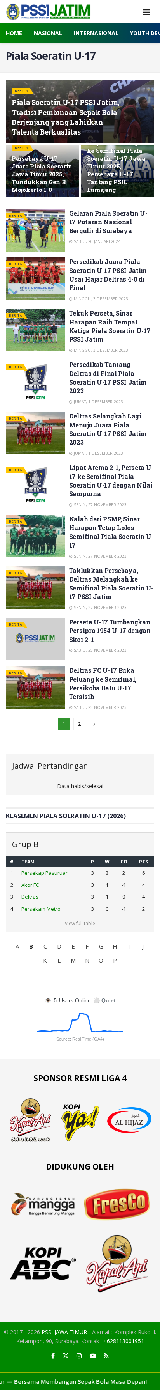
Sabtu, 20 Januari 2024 (96, 241)
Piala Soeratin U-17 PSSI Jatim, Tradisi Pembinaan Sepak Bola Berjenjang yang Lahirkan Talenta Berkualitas (65, 117)
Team (28, 861)
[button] (17, 946)
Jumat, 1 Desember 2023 (98, 401)
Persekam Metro (41, 908)
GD (123, 861)
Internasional (96, 33)
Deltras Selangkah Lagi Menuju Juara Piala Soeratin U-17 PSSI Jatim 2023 (108, 429)
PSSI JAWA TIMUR (64, 1332)
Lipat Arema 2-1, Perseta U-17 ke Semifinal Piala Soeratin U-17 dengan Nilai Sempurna (111, 480)
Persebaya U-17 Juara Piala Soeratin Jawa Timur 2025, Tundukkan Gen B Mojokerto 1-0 (42, 173)
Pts (143, 861)
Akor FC (30, 884)
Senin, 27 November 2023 (100, 504)
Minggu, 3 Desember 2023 (100, 298)
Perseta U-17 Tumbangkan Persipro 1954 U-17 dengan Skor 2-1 (110, 631)
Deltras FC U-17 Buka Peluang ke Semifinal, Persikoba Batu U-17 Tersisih (102, 683)
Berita (21, 90)
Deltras (29, 896)
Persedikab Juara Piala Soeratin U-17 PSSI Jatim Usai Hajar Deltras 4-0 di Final (108, 274)
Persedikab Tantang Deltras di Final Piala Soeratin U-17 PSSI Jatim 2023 (108, 377)
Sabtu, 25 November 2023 (100, 650)
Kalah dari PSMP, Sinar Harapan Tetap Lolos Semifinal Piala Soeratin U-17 (111, 532)
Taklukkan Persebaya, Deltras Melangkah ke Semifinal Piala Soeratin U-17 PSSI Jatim (111, 583)
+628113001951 (123, 1341)
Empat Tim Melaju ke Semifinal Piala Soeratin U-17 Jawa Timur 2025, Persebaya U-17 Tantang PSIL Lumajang (116, 166)
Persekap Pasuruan (45, 872)
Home (14, 33)
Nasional (48, 33)
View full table (80, 923)
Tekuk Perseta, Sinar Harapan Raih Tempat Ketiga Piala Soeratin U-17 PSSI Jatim (110, 326)
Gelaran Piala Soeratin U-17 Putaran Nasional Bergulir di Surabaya (108, 222)
